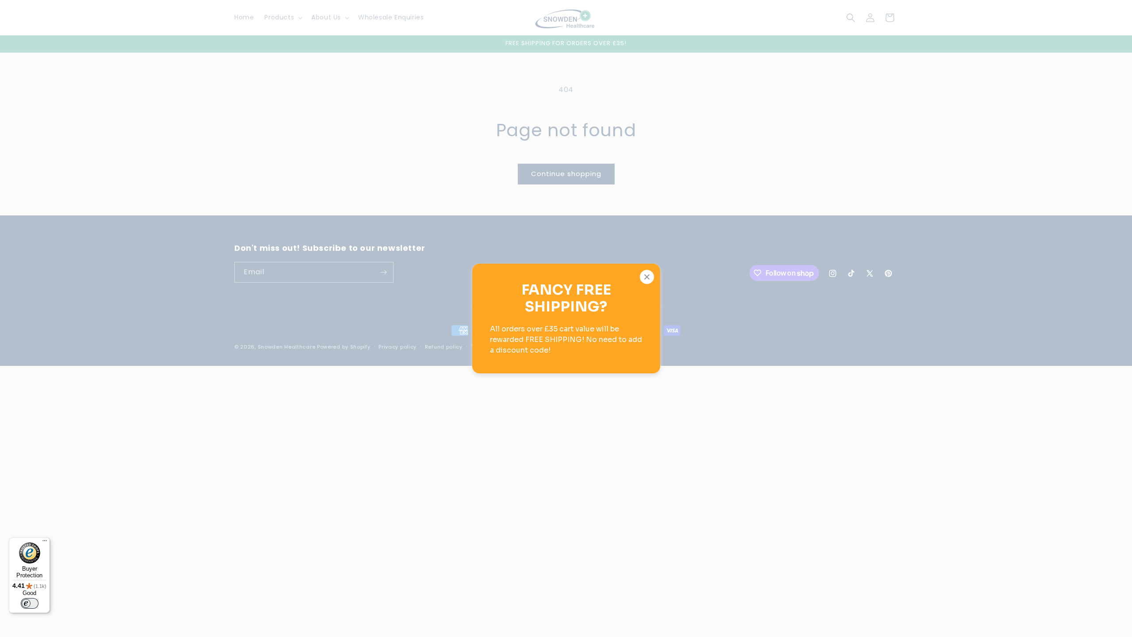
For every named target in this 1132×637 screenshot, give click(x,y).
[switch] (29, 603)
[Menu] (44, 542)
